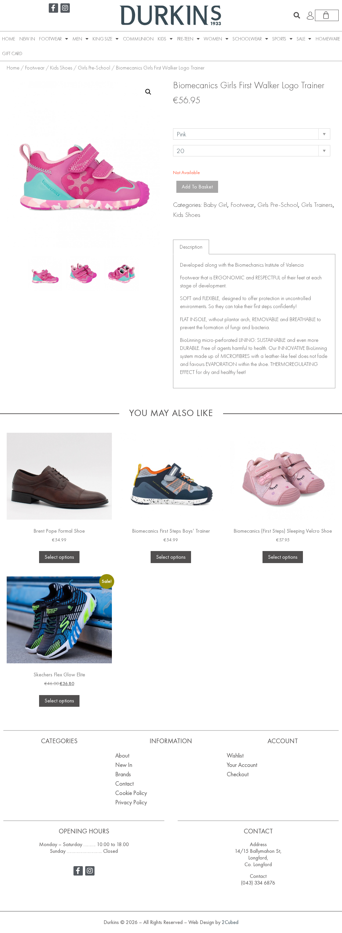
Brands (123, 774)
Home (8, 39)
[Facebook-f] (53, 8)
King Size (102, 39)
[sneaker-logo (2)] (121, 273)
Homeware (328, 39)
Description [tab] (191, 246)
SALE (301, 39)
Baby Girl (215, 204)
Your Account (242, 765)
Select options (59, 556)
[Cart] (327, 15)
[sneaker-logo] (45, 273)
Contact (124, 783)
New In (27, 39)
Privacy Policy (131, 802)
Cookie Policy (131, 793)
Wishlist (235, 755)
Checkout (237, 774)
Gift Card (12, 53)
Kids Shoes (61, 67)
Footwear (50, 39)
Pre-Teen (185, 39)
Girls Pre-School (94, 67)
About (122, 755)
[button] (297, 15)
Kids (162, 39)
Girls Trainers (317, 204)
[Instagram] (65, 8)
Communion (138, 39)
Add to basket (197, 186)
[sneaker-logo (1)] (83, 273)
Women (213, 39)
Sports (279, 39)
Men (77, 39)
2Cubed (230, 922)
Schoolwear (247, 39)
